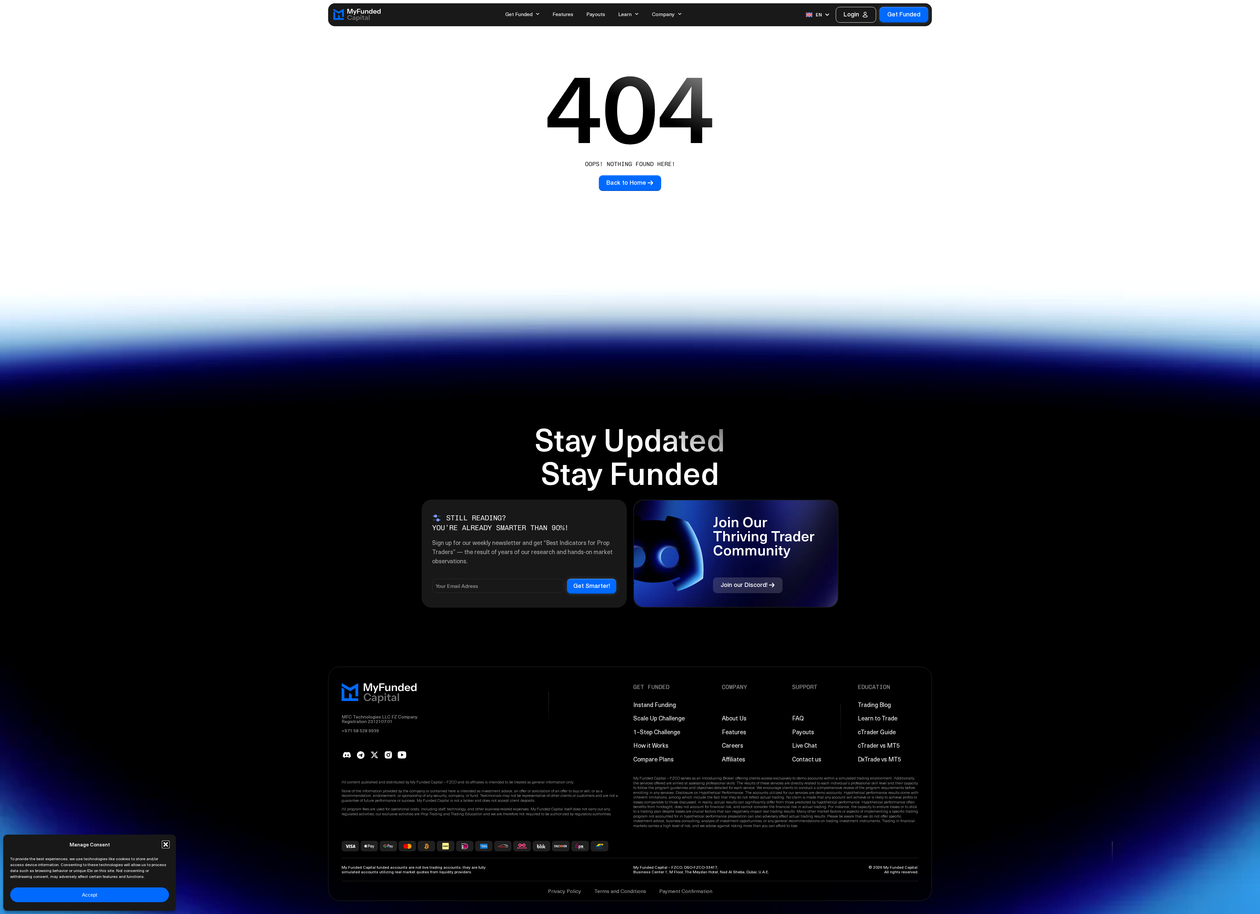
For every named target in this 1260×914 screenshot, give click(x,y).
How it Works (650, 745)
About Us (734, 718)
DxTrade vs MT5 (879, 759)
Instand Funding (654, 704)
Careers (732, 745)
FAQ (798, 718)
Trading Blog (874, 704)
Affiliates (733, 759)
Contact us (806, 759)
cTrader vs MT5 (879, 745)
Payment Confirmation (685, 890)
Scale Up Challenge (659, 718)
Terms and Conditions (620, 890)
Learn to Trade (877, 718)
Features (563, 14)
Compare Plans (653, 759)
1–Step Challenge (656, 732)
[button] (165, 844)
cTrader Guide (877, 732)
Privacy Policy (564, 890)
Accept (89, 895)
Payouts (595, 14)
